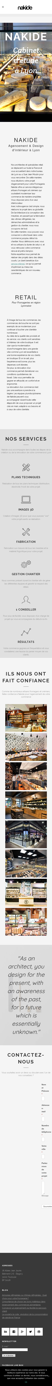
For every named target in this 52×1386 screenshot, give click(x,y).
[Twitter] (31, 1331)
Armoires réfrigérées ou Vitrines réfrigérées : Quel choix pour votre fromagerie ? (24, 1296)
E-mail (5, 1346)
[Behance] (6, 1331)
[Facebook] (14, 1331)
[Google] (23, 1331)
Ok (26, 1382)
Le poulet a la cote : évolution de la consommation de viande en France (25, 1316)
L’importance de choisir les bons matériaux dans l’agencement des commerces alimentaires (23, 1303)
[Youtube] (39, 1331)
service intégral (18, 264)
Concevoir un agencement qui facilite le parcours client (24, 1309)
